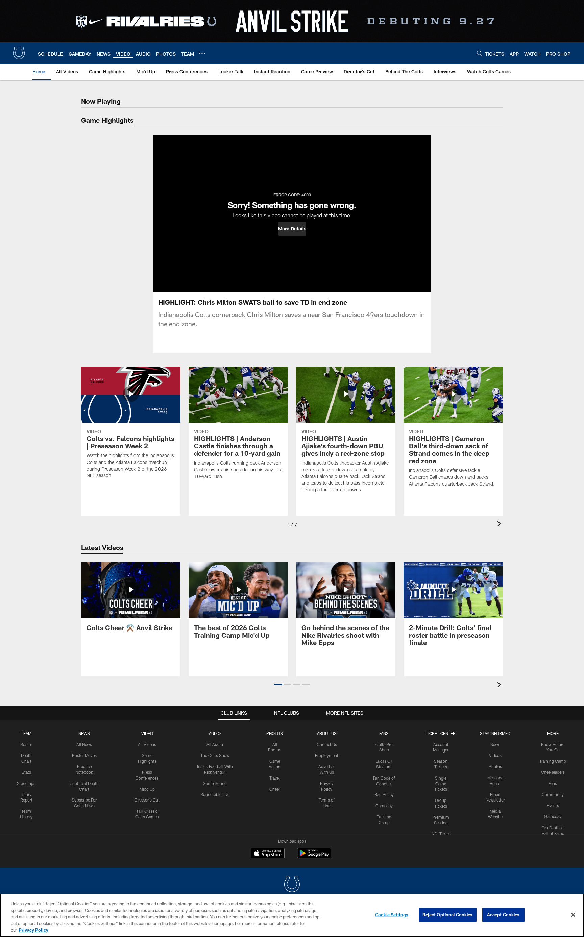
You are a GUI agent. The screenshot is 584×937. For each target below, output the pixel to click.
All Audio (214, 744)
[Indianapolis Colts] (292, 884)
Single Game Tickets (440, 783)
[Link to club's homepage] (19, 53)
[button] (292, 229)
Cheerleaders (553, 772)
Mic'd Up (147, 789)
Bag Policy (384, 794)
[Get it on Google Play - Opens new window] (314, 856)
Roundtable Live (214, 794)
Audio (215, 733)
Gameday (384, 805)
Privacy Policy (33, 930)
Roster (26, 744)
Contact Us (327, 744)
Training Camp (552, 761)
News (84, 733)
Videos (495, 755)
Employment (326, 755)
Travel (274, 777)
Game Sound (215, 783)
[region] (292, 915)
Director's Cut (147, 799)
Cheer (274, 789)
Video (147, 733)
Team (26, 733)
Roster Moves (84, 755)
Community (553, 794)
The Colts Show (214, 755)
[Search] (479, 53)
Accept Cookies (503, 914)
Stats (26, 772)
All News (84, 744)
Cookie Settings (391, 914)
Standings (26, 783)
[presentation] (500, 524)
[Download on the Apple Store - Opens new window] (268, 854)
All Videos (147, 744)
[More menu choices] (202, 53)
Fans (553, 783)
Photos (274, 733)
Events (553, 805)
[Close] (573, 915)
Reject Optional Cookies (447, 914)
